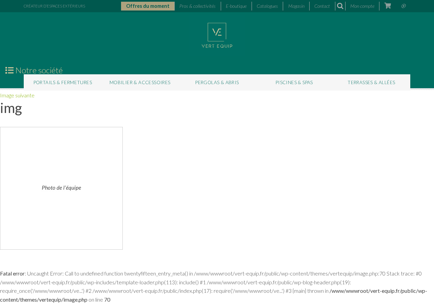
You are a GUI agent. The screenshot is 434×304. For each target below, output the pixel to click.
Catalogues (267, 6)
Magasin (296, 6)
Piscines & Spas (294, 82)
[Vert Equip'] (217, 34)
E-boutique (236, 6)
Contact (322, 6)
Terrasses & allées (371, 82)
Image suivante (17, 95)
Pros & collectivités (197, 6)
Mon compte (362, 6)
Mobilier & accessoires (140, 82)
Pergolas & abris (217, 82)
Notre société (38, 70)
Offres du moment (148, 6)
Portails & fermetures (63, 82)
